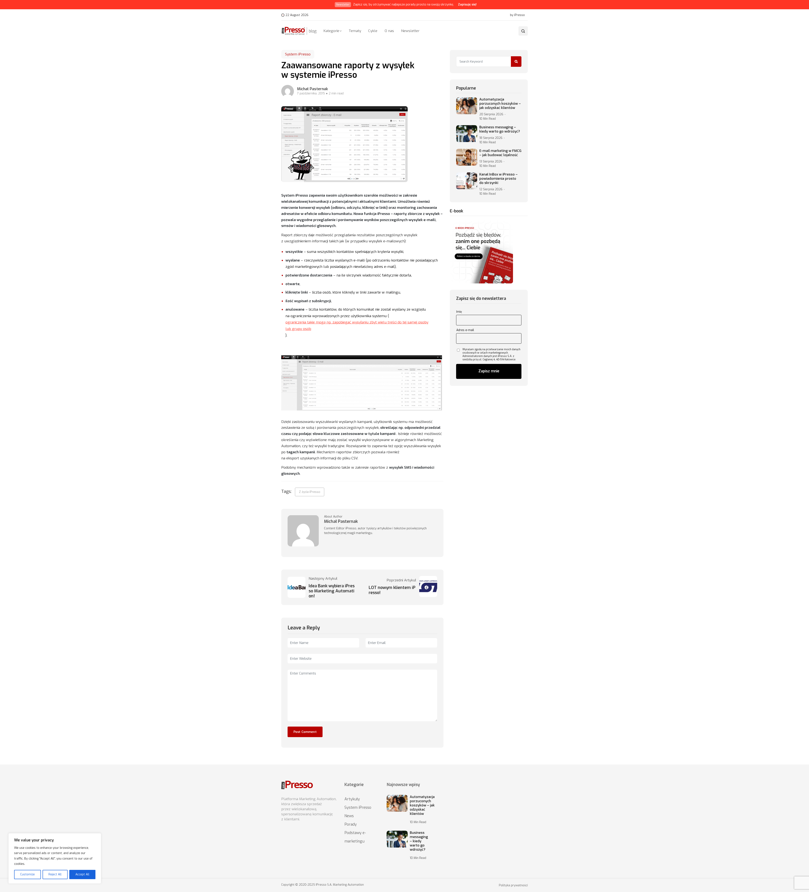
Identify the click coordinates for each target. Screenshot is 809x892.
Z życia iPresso (309, 492)
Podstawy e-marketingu (355, 837)
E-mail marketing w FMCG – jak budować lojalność (500, 153)
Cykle (372, 30)
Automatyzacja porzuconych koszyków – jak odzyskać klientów (500, 103)
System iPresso (298, 54)
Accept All (82, 874)
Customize (27, 874)
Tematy (355, 30)
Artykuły (352, 799)
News (349, 815)
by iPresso (517, 15)
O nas (389, 30)
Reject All (55, 874)
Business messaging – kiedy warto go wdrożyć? (499, 129)
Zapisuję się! (467, 4)
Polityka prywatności (513, 885)
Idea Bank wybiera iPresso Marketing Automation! (332, 591)
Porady (350, 824)
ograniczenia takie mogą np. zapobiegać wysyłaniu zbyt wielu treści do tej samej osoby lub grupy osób (356, 325)
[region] (54, 858)
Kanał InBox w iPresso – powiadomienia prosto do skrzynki (498, 178)
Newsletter (410, 30)
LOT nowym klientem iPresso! (392, 590)
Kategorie (331, 30)
